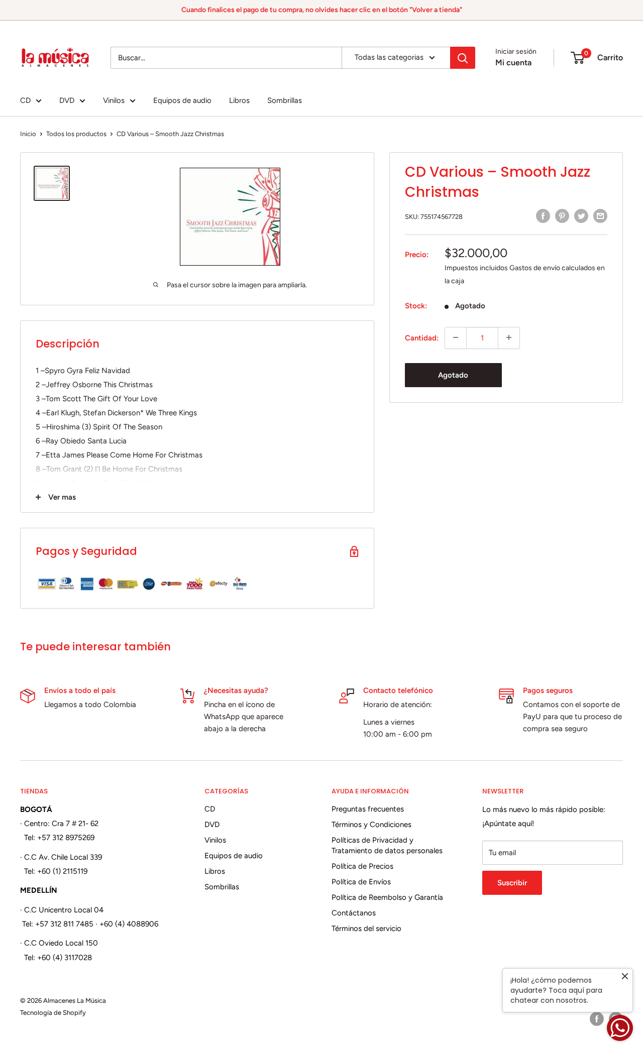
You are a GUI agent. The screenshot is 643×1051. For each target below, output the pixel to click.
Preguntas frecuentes (368, 808)
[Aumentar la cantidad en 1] (508, 337)
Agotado (453, 374)
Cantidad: (422, 337)
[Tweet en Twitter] (581, 215)
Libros (239, 100)
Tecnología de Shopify (53, 1012)
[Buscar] (462, 58)
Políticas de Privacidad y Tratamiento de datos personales (387, 845)
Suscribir (512, 882)
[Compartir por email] (600, 215)
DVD (66, 100)
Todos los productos (76, 134)
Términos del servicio (366, 928)
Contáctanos (354, 912)
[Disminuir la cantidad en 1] (455, 337)
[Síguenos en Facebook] (597, 1019)
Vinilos (114, 100)
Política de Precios (362, 866)
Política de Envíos (361, 881)
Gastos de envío (534, 267)
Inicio (28, 134)
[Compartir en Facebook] (543, 215)
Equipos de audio (182, 100)
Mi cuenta (513, 62)
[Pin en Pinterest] (562, 215)
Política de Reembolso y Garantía (387, 897)
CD (25, 100)
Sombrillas (284, 100)
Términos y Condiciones (371, 824)
